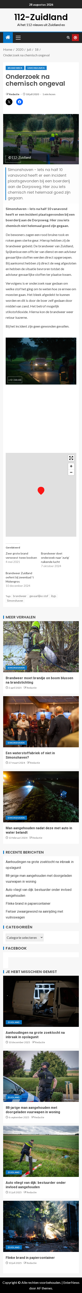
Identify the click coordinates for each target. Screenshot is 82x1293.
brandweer (15, 68)
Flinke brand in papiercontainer (28, 904)
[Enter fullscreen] (71, 458)
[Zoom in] (71, 466)
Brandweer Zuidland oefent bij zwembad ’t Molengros (20, 577)
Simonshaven (36, 68)
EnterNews (71, 1282)
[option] (41, 361)
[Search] (68, 37)
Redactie (14, 94)
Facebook (16, 948)
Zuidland (14, 1022)
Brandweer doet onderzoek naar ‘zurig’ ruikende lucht (55, 558)
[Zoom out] (71, 472)
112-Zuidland (41, 17)
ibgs (53, 596)
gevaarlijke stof (38, 596)
